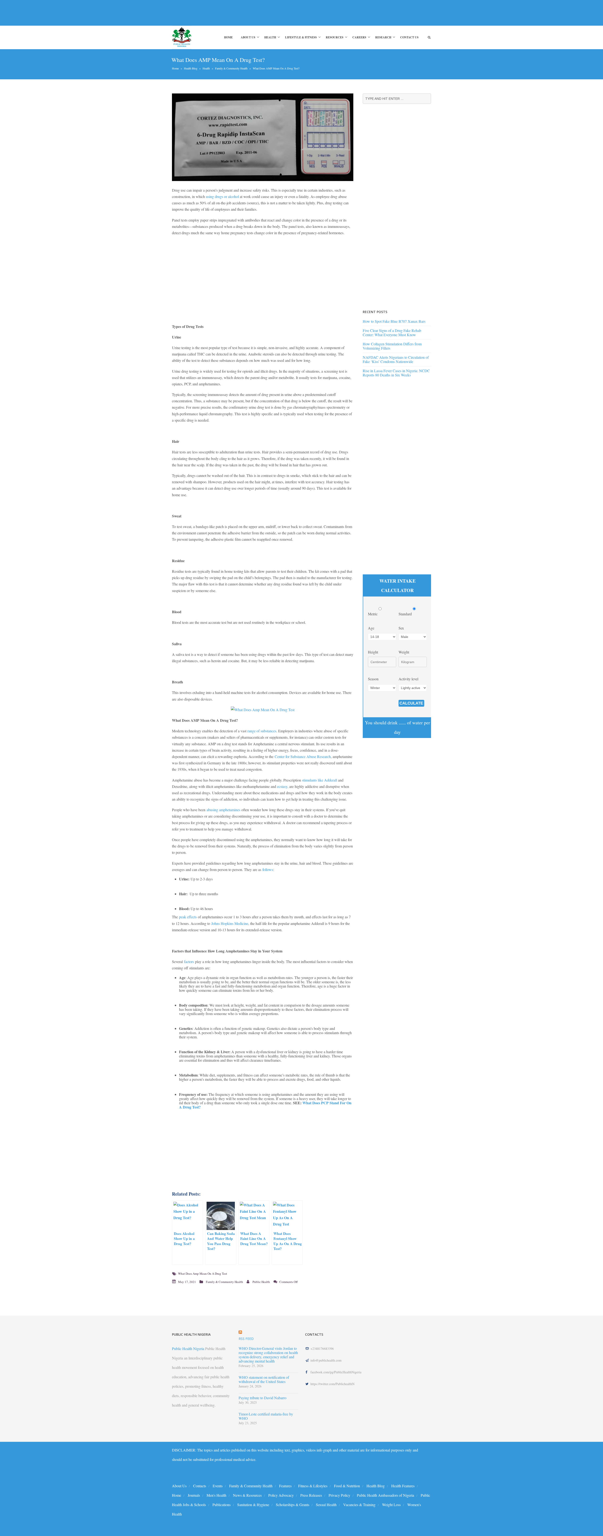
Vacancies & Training (359, 1504)
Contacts (199, 1485)
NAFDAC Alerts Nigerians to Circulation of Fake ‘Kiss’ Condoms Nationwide (396, 359)
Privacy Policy (339, 1495)
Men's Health (216, 1495)
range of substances (261, 730)
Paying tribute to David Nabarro (262, 1398)
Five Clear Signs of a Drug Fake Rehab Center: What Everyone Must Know (392, 332)
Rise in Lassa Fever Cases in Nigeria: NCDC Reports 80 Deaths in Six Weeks (396, 372)
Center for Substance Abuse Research (303, 756)
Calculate (411, 703)
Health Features (403, 1485)
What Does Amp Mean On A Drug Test (202, 1273)
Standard (406, 613)
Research (383, 37)
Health (270, 37)
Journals (194, 1495)
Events (218, 1485)
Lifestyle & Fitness (301, 37)
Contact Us (409, 37)
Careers (359, 37)
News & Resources (247, 1495)
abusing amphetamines (223, 809)
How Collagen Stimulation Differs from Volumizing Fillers (392, 346)
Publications (221, 1504)
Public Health (261, 1282)
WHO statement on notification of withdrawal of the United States (264, 1379)
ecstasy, (282, 786)
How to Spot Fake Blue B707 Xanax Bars (394, 321)
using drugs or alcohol (222, 196)
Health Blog (190, 68)
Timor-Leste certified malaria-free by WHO (266, 1416)
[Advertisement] (257, 12)
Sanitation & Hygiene (253, 1504)
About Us (248, 37)
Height (373, 651)
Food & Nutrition (347, 1485)
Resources (334, 37)
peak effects (188, 916)
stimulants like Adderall (319, 780)
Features (285, 1485)
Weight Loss (391, 1504)
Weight (404, 651)
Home (228, 37)
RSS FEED (246, 1338)
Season (373, 678)
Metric (373, 613)
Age (371, 627)
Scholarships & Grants (292, 1504)
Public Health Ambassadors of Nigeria (385, 1495)
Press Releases (311, 1495)
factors (189, 961)
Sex (401, 627)
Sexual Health (326, 1504)
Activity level (408, 678)
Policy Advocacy (281, 1495)
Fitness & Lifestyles (312, 1485)
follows (267, 869)
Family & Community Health (231, 68)
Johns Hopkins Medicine (229, 923)
